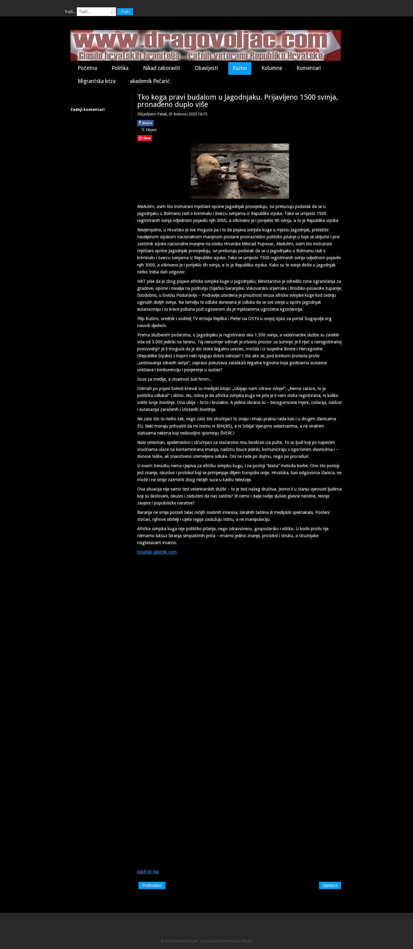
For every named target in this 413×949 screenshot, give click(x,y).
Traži (125, 11)
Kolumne (272, 68)
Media (247, 941)
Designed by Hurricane (222, 941)
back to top (148, 871)
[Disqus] (239, 633)
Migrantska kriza (96, 81)
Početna (87, 68)
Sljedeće (330, 885)
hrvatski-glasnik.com (157, 552)
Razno (240, 68)
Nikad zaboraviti (161, 68)
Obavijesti (206, 68)
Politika (120, 68)
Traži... (70, 11)
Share (145, 122)
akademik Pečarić (150, 81)
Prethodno (152, 885)
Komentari (309, 68)
